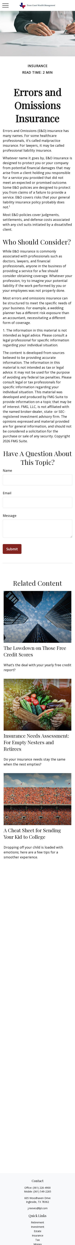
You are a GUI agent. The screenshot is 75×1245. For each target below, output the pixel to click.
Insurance (37, 1235)
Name (7, 470)
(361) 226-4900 (42, 1187)
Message (9, 515)
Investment (37, 1226)
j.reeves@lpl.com (38, 1208)
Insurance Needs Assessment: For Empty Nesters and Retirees (36, 742)
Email (7, 493)
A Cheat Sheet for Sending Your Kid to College (32, 833)
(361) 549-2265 (42, 1191)
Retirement (37, 1222)
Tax (37, 1240)
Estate (37, 1231)
